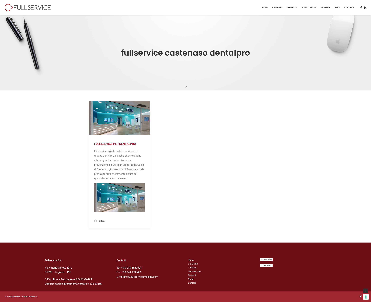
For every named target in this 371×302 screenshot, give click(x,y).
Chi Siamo (277, 7)
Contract (292, 7)
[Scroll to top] (365, 290)
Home (265, 7)
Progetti (325, 7)
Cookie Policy (266, 265)
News (337, 7)
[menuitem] (265, 7)
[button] (361, 7)
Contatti (349, 7)
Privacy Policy (266, 260)
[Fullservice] (28, 7)
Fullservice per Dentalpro (115, 144)
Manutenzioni (309, 7)
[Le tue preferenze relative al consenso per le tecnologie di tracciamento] (366, 297)
